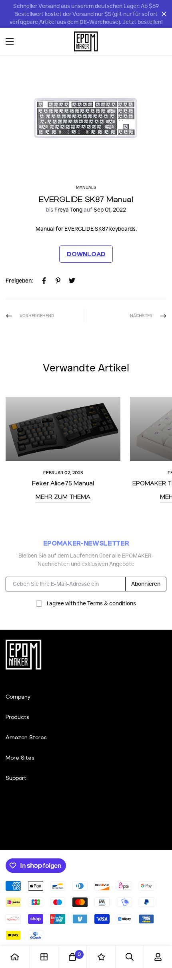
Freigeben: (19, 280)
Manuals (86, 187)
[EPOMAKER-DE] (86, 41)
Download (86, 253)
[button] (157, 41)
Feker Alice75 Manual (63, 483)
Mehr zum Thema (63, 496)
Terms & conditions (111, 603)
